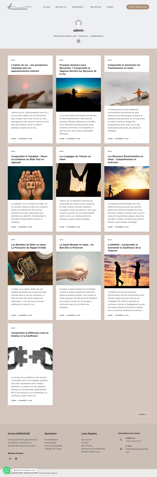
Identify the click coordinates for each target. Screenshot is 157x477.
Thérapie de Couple (53, 449)
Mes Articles (96, 7)
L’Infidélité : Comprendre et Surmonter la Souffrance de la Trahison (124, 247)
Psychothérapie (51, 439)
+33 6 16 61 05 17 (133, 441)
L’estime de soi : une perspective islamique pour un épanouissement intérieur (29, 68)
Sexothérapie (50, 442)
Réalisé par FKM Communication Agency (40, 473)
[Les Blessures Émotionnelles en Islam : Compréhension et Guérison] (126, 183)
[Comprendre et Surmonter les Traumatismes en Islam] (126, 89)
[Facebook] (10, 459)
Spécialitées (77, 7)
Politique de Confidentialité (93, 449)
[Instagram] (16, 459)
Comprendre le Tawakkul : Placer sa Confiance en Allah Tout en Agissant (29, 159)
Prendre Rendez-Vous (138, 7)
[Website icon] (78, 41)
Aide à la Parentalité (53, 446)
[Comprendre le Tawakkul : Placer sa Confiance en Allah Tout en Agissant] (30, 183)
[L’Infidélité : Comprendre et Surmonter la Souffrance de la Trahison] (126, 271)
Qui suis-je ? (86, 439)
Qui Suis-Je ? (61, 7)
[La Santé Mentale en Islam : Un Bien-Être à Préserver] (78, 268)
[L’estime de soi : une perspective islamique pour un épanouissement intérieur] (30, 92)
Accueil (46, 7)
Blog (13, 60)
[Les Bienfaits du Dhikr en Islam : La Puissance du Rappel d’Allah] (30, 268)
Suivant (142, 414)
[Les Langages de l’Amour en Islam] (78, 180)
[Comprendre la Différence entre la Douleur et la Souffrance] (30, 356)
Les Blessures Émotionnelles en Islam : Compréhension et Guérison (125, 159)
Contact (110, 7)
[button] (6, 470)
